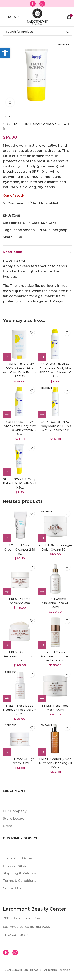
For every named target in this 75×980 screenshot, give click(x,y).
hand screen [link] (24, 230)
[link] (5, 53)
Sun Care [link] (48, 223)
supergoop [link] (58, 230)
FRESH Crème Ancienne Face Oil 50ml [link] (55, 603)
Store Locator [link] (14, 818)
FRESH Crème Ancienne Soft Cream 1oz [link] (20, 656)
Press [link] (7, 826)
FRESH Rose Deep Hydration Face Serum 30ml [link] (20, 710)
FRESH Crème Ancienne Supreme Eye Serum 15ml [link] (55, 656)
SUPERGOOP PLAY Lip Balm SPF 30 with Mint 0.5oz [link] (19, 483)
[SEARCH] (68, 32)
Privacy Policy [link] (15, 866)
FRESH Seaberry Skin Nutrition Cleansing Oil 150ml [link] (55, 763)
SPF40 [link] (41, 230)
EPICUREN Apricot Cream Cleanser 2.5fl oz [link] (19, 549)
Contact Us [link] (12, 888)
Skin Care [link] (31, 223)
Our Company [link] (15, 811)
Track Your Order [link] (17, 858)
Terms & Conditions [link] (19, 881)
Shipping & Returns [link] (19, 873)
